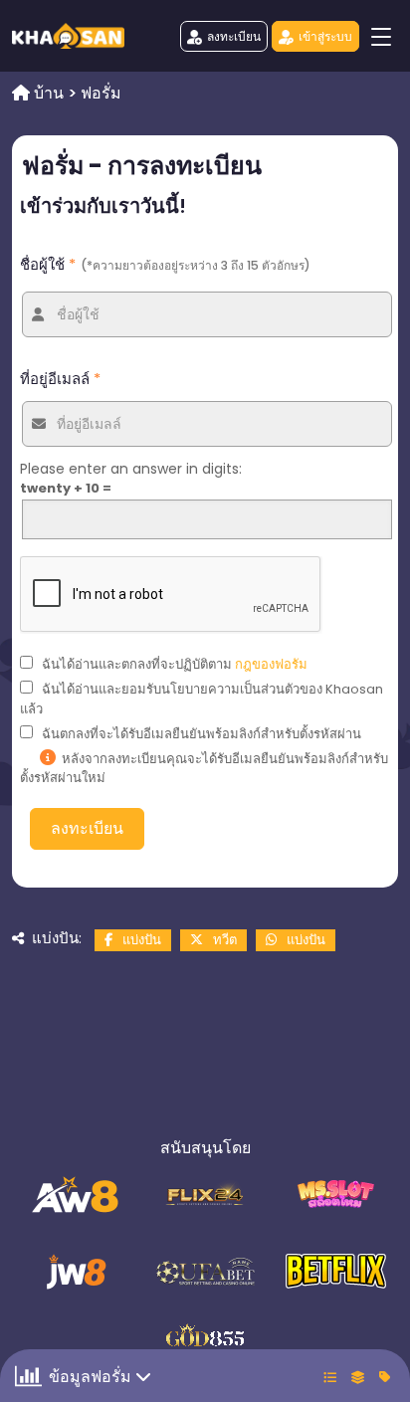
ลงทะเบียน (234, 36)
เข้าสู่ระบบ (325, 36)
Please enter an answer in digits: (131, 469)
